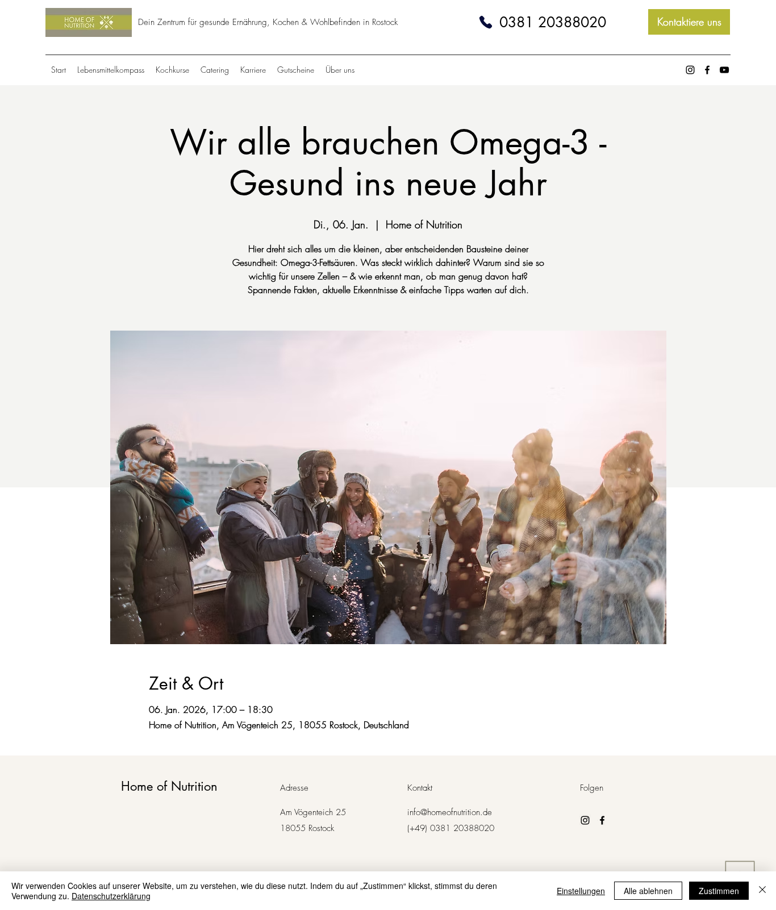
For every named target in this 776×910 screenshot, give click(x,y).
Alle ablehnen (648, 890)
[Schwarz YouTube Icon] (724, 70)
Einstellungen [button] (581, 890)
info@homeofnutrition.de (449, 812)
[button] (340, 69)
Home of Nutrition (169, 786)
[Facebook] (707, 70)
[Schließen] (762, 890)
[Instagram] (690, 70)
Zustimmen (719, 890)
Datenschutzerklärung (111, 895)
